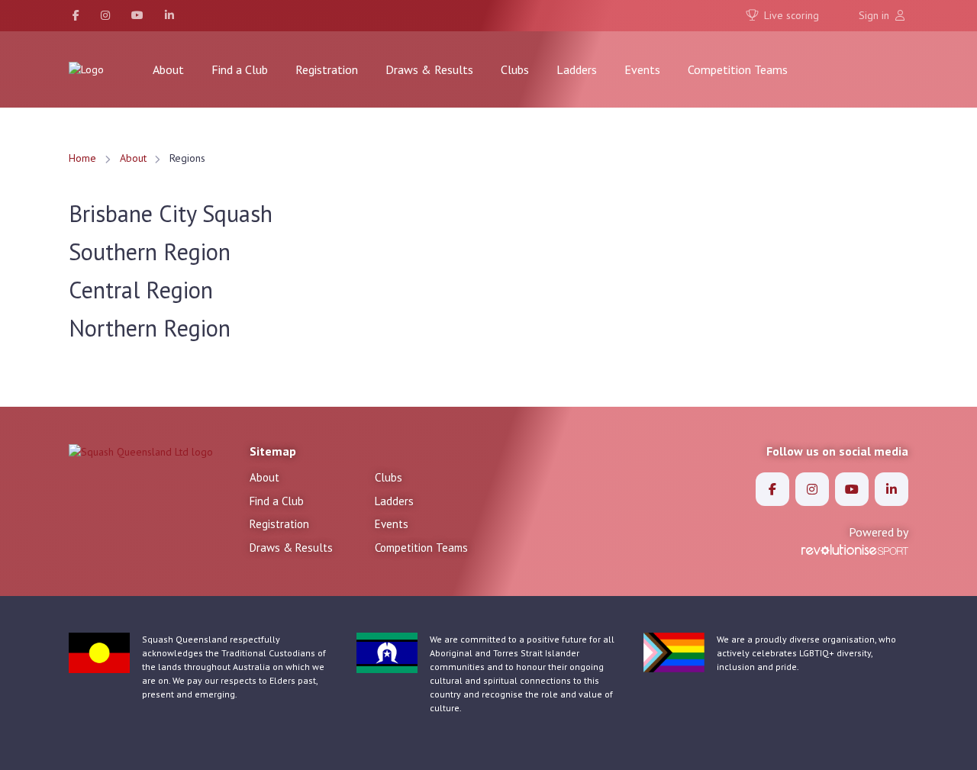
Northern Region (150, 328)
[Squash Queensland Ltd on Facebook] (76, 16)
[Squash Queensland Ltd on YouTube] (137, 16)
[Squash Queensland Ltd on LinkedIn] (169, 16)
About (168, 69)
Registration (326, 69)
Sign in (875, 15)
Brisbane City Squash (170, 213)
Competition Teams (738, 69)
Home (82, 158)
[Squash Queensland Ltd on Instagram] (105, 16)
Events (642, 69)
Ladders (576, 69)
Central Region (141, 289)
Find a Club (239, 69)
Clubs (515, 69)
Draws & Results (429, 69)
